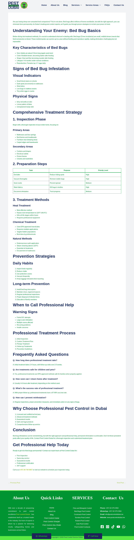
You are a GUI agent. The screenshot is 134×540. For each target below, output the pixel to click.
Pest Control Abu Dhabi (51, 525)
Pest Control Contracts (82, 527)
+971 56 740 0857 (26, 470)
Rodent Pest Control (82, 521)
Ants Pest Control (82, 524)
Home (51, 508)
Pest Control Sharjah (52, 522)
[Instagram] (107, 526)
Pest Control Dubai (51, 518)
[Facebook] (102, 526)
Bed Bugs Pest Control (82, 511)
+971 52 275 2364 (112, 508)
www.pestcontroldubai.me (116, 517)
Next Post (121, 483)
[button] (81, 5)
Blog (51, 515)
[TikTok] (113, 526)
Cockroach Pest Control (82, 514)
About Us (51, 511)
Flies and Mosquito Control (82, 508)
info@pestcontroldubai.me (114, 514)
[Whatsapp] (123, 526)
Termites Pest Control (82, 517)
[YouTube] (118, 526)
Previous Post (14, 483)
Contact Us (51, 528)
